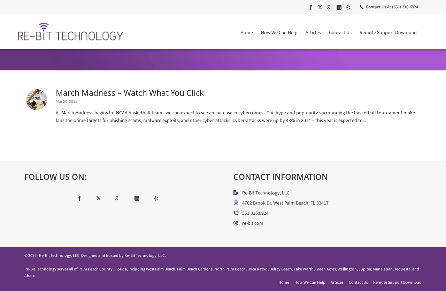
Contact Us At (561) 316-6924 (392, 7)
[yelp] (349, 7)
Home (283, 282)
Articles (337, 282)
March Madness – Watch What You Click (130, 92)
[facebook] (311, 7)
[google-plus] (330, 7)
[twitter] (321, 7)
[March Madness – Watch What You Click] (36, 99)
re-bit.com (252, 223)
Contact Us (358, 282)
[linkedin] (340, 7)
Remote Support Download (397, 282)
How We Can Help (309, 282)
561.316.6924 (255, 213)
